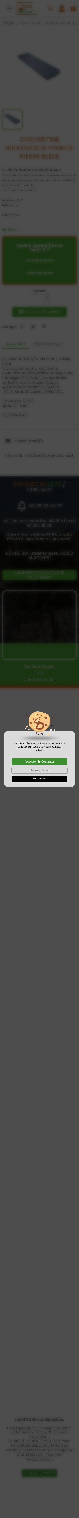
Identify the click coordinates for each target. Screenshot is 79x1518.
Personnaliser (39, 778)
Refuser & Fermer (39, 770)
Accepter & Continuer (39, 761)
